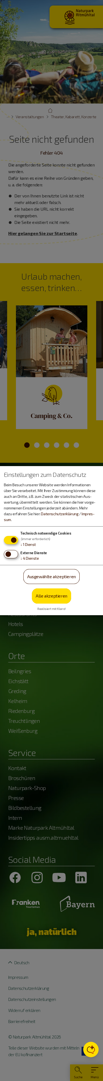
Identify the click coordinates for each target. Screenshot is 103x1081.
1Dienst (28, 544)
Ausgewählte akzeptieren (51, 576)
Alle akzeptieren (51, 595)
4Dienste (29, 558)
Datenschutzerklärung (59, 513)
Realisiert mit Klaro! (51, 608)
